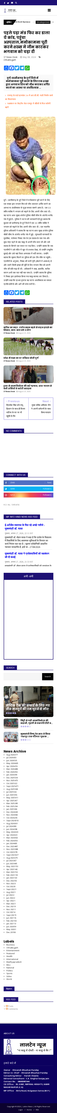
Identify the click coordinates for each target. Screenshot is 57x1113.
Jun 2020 (11, 926)
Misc (8, 965)
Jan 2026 (11, 774)
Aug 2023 (12, 857)
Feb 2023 (12, 875)
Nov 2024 (12, 814)
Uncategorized (28, 22)
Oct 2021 (10, 912)
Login (20, 1110)
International (12, 959)
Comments (13, 1009)
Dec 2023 (12, 846)
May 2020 (11, 929)
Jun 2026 (11, 760)
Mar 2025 (12, 803)
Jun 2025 (11, 794)
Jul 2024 (11, 826)
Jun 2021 (11, 918)
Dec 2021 (11, 906)
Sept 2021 (11, 915)
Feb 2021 (11, 920)
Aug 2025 (12, 789)
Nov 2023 (12, 849)
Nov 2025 (12, 780)
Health (9, 956)
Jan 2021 (11, 923)
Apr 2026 (11, 766)
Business (10, 944)
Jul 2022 (10, 895)
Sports (9, 973)
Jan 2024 (11, 843)
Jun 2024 (11, 829)
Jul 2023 (11, 860)
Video (9, 976)
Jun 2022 (10, 898)
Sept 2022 (11, 889)
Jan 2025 (11, 809)
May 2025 (12, 797)
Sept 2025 (12, 786)
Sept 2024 (12, 820)
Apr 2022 (10, 900)
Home (29, 1110)
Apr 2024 (11, 835)
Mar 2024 (12, 837)
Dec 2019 (11, 932)
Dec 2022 (11, 880)
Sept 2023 (12, 855)
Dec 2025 (12, 777)
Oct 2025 (11, 783)
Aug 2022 (11, 892)
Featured (10, 953)
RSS (37, 1110)
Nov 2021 (11, 909)
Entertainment (12, 950)
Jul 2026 (11, 757)
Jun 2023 (11, 863)
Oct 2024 (11, 817)
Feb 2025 (12, 806)
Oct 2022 (10, 886)
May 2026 (12, 763)
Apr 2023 (11, 869)
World (9, 979)
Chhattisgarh (10, 59)
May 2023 (12, 866)
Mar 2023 (12, 872)
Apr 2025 (11, 800)
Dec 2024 (12, 812)
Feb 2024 (12, 840)
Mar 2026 (12, 769)
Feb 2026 (12, 772)
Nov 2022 (11, 883)
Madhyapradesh (14, 962)
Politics (9, 970)
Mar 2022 (11, 903)
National (10, 967)
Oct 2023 (11, 852)
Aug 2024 (12, 823)
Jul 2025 (11, 792)
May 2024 (12, 832)
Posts (10, 1006)
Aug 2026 (12, 754)
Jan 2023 (11, 877)
